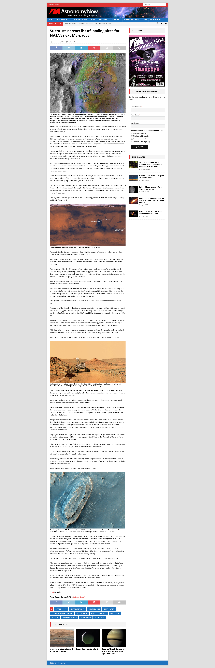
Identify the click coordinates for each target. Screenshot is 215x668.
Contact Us (155, 20)
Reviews (115, 20)
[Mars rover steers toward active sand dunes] (62, 638)
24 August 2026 (145, 169)
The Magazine (63, 20)
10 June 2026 (144, 216)
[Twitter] (162, 23)
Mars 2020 (102, 613)
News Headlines (138, 157)
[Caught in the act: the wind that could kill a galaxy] (133, 213)
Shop (145, 20)
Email (52, 592)
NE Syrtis (55, 617)
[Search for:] (154, 4)
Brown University (77, 609)
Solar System (86, 617)
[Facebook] (157, 23)
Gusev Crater (109, 609)
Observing (103, 20)
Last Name (135, 123)
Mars (93, 613)
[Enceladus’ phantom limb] (88, 638)
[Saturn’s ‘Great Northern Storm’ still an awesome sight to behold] (114, 638)
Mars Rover (114, 613)
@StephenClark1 (79, 597)
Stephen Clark (72, 42)
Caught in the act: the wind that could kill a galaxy (150, 212)
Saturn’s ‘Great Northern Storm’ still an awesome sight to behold (113, 651)
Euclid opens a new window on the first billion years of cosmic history (152, 200)
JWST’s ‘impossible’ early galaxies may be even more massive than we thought (150, 164)
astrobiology (61, 609)
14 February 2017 (58, 42)
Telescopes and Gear (140, 139)
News (92, 20)
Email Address (136, 107)
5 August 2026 (145, 191)
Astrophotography (139, 133)
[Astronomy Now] (107, 17)
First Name (135, 115)
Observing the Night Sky (141, 142)
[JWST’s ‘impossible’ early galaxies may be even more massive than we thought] (133, 164)
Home (51, 20)
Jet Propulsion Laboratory (62, 613)
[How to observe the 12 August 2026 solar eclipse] (133, 178)
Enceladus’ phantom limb (87, 649)
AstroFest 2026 (80, 20)
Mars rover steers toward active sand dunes (61, 650)
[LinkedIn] (166, 23)
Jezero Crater (82, 613)
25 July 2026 (144, 205)
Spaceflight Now (131, 20)
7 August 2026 (145, 180)
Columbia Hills (94, 609)
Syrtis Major (99, 617)
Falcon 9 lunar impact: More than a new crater (150, 188)
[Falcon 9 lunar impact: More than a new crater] (133, 189)
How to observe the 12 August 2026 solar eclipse (151, 177)
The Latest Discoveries (141, 136)
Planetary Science (69, 617)
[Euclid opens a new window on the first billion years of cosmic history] (133, 200)
